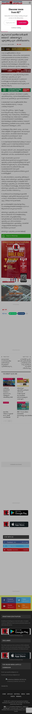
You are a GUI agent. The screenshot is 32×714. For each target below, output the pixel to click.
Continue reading (16, 28)
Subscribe (22, 23)
